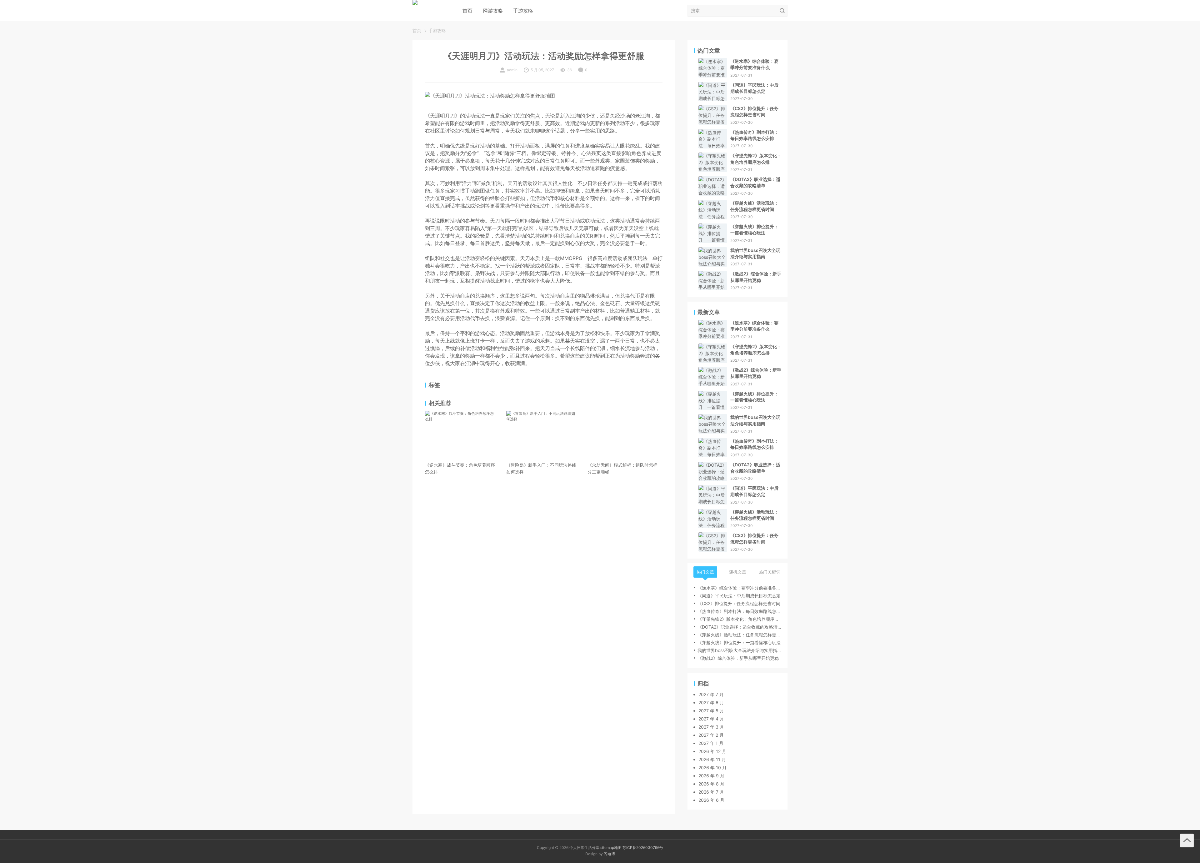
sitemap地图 (611, 847)
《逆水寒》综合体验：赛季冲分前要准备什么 (754, 64)
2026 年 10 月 (712, 767)
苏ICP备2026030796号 (642, 847)
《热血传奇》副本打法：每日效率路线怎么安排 (754, 135)
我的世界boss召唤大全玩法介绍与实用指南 (755, 253)
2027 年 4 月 (711, 718)
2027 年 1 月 (710, 743)
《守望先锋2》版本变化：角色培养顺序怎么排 (755, 158)
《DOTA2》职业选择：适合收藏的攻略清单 (755, 182)
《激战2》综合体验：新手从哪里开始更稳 (755, 277)
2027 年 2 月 (711, 735)
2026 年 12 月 (712, 751)
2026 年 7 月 (711, 792)
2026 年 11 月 (712, 759)
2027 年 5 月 (711, 710)
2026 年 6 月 (711, 800)
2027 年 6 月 (711, 702)
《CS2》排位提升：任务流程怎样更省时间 (754, 111)
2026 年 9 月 (711, 775)
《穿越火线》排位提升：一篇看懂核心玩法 (754, 229)
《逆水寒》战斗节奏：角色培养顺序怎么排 (460, 468)
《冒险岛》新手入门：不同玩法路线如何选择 (541, 468)
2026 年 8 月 (711, 783)
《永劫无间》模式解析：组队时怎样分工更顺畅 (623, 468)
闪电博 (609, 853)
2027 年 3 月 (711, 727)
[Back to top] (1187, 840)
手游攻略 (523, 11)
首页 (467, 11)
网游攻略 (493, 11)
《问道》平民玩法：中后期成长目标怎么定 (754, 88)
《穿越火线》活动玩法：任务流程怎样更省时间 (754, 206)
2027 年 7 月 (711, 694)
